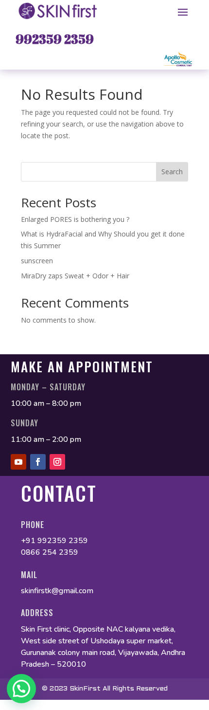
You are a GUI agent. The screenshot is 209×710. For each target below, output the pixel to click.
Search (172, 171)
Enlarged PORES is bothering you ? (75, 219)
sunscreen (38, 260)
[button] (21, 688)
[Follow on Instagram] (57, 462)
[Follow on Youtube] (18, 462)
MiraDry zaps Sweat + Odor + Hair (75, 275)
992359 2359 (55, 39)
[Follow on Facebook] (38, 462)
